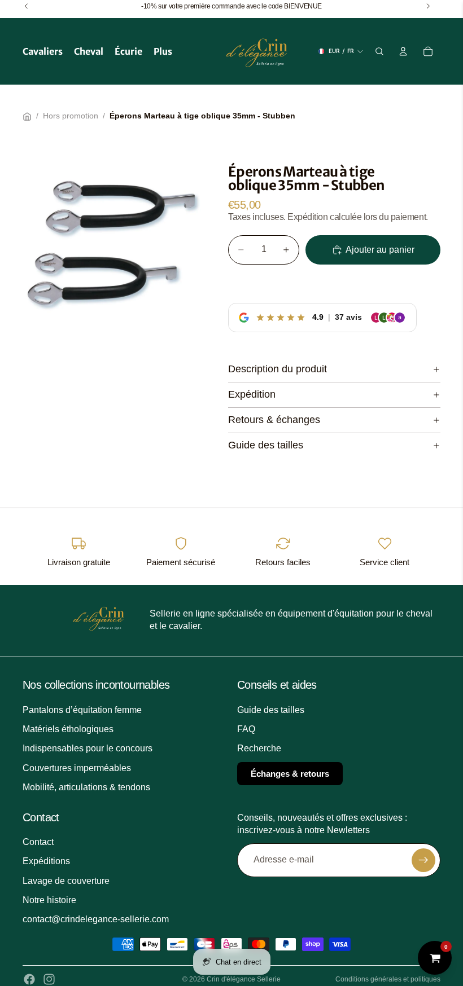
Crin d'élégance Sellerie (244, 979)
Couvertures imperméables (77, 768)
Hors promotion (70, 115)
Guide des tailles (265, 445)
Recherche (259, 748)
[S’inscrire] (423, 860)
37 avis (348, 317)
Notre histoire (49, 900)
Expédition (252, 394)
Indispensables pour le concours (87, 748)
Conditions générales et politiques (387, 979)
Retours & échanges (274, 419)
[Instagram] (49, 979)
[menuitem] (163, 51)
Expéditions (46, 861)
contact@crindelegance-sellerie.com (96, 919)
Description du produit (277, 369)
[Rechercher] (379, 51)
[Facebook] (29, 979)
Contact (38, 842)
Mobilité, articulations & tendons (86, 787)
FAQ (246, 729)
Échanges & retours (290, 773)
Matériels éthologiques (68, 729)
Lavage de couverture (66, 881)
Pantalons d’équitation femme (82, 710)
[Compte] (403, 51)
